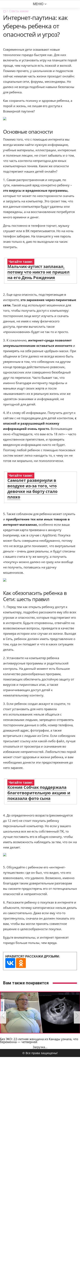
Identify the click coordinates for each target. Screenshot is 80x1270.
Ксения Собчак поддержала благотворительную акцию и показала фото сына (38, 792)
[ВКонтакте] (10, 963)
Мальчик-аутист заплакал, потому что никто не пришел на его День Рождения (38, 272)
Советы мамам (18, 11)
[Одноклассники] (21, 963)
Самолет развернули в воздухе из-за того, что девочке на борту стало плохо (32, 489)
